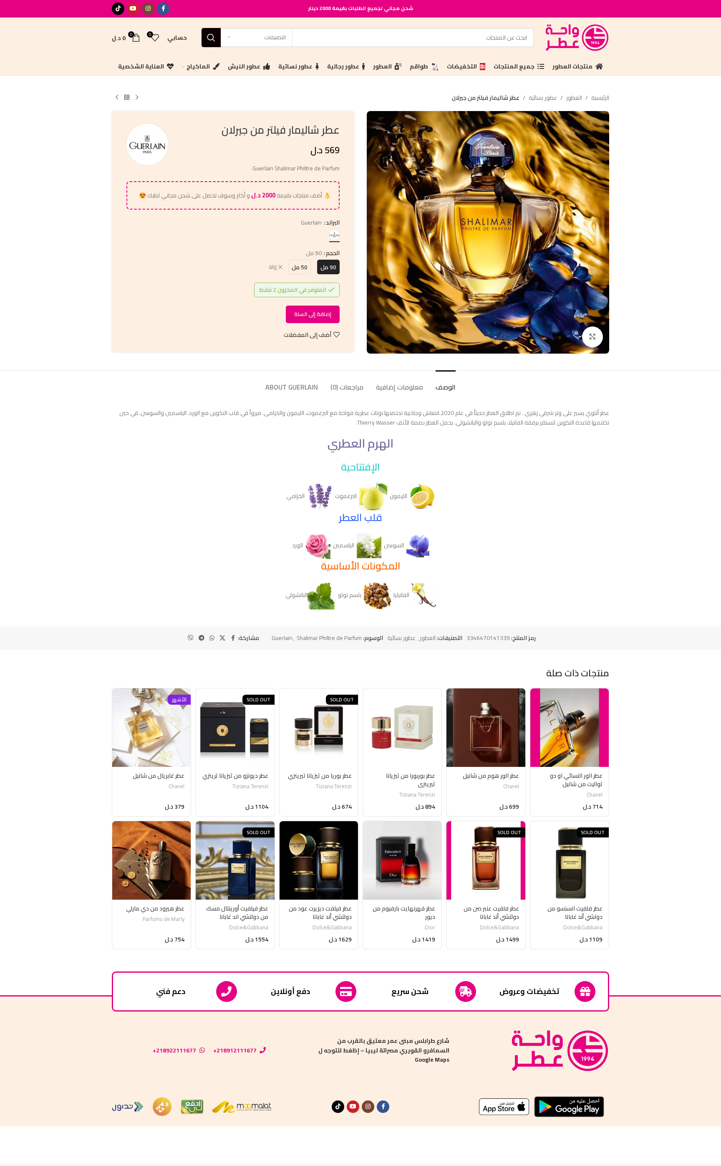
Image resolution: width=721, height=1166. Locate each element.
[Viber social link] (190, 638)
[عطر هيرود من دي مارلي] (151, 860)
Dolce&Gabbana (583, 927)
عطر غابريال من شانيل (158, 775)
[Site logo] (575, 36)
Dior (430, 927)
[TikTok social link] (118, 9)
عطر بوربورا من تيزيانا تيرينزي (410, 779)
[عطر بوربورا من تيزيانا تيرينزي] (402, 727)
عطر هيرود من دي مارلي (155, 908)
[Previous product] (137, 98)
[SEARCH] (211, 37)
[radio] (334, 235)
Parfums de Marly (163, 919)
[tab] (446, 383)
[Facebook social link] (163, 9)
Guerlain (282, 637)
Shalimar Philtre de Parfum (329, 637)
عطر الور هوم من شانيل (491, 775)
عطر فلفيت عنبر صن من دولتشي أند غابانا (491, 912)
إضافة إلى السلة (312, 314)
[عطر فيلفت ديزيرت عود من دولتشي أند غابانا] (319, 860)
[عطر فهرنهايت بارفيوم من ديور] (402, 860)
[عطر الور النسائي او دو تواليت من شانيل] (569, 727)
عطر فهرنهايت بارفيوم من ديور (404, 912)
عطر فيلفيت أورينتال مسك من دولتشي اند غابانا (237, 912)
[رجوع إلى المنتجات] (127, 98)
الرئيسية (600, 97)
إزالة (273, 267)
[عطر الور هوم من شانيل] (485, 727)
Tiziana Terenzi (417, 794)
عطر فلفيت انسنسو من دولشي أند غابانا (575, 912)
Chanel (595, 794)
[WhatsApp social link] (212, 638)
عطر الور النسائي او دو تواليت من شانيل (576, 779)
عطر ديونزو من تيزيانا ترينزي (235, 775)
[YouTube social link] (133, 9)
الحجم (333, 253)
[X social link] (222, 638)
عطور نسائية (543, 97)
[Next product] (117, 98)
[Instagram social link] (148, 9)
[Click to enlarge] (592, 336)
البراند (333, 222)
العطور (574, 97)
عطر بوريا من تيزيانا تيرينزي (320, 775)
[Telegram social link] (201, 638)
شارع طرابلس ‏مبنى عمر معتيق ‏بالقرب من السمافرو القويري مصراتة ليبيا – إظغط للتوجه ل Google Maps (383, 1050)
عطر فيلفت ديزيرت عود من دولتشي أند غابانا (320, 912)
